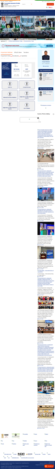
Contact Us (14, 14)
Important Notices (6, 52)
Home (2, 11)
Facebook (15, 56)
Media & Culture (26, 11)
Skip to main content (46, 1)
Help (11, 464)
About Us (5, 11)
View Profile (46, 66)
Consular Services (11, 11)
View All (39, 122)
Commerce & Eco (42, 11)
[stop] (2, 77)
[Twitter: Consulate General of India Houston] (46, 7)
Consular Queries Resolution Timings (15, 41)
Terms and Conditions (5, 463)
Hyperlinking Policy (25, 463)
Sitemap (2, 1)
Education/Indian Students (6, 14)
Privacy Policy (12, 463)
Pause (6, 41)
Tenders (26, 52)
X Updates (23, 56)
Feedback (10, 1)
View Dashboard (6, 73)
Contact (6, 1)
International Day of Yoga (29, 41)
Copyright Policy (18, 463)
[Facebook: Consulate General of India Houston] (48, 7)
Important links (5, 56)
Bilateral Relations (32, 11)
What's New (50, 4)
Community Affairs (18, 11)
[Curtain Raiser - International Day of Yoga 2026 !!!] (45, 271)
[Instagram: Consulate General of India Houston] (51, 7)
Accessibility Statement (5, 464)
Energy (37, 11)
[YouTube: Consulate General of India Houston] (49, 7)
